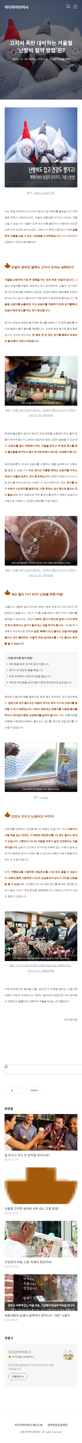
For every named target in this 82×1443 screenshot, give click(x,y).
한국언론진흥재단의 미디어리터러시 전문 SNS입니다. (31, 1367)
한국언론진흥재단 (58, 1425)
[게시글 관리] (21, 1091)
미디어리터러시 (17, 7)
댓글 (9, 1338)
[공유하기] (16, 1091)
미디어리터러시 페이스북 (29, 1425)
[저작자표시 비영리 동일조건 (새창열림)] (47, 1090)
